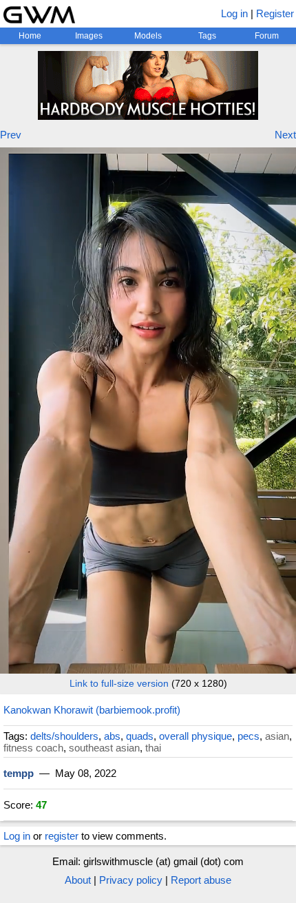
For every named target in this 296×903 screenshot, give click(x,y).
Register (275, 13)
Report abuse (201, 880)
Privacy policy (130, 880)
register (61, 836)
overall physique (195, 736)
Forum (267, 36)
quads (140, 736)
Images (89, 36)
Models (148, 36)
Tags (207, 36)
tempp (18, 773)
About (78, 880)
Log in (234, 13)
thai (153, 748)
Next (285, 135)
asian (277, 736)
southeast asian (104, 748)
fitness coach (33, 748)
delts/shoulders (64, 736)
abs (112, 736)
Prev (10, 135)
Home (30, 36)
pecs (248, 736)
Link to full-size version (119, 683)
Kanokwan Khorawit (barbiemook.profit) (91, 710)
